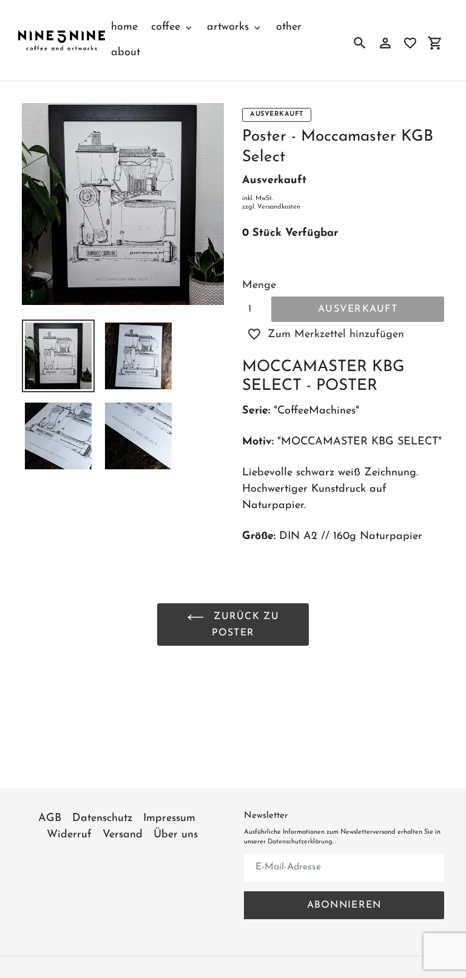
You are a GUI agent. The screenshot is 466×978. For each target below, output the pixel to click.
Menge (259, 285)
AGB (49, 818)
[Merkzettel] (410, 43)
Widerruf (69, 834)
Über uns (176, 834)
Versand (123, 834)
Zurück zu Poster (244, 625)
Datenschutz (102, 818)
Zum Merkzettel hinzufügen (336, 334)
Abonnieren (344, 905)
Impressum (169, 818)
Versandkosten (278, 207)
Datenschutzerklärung (300, 842)
